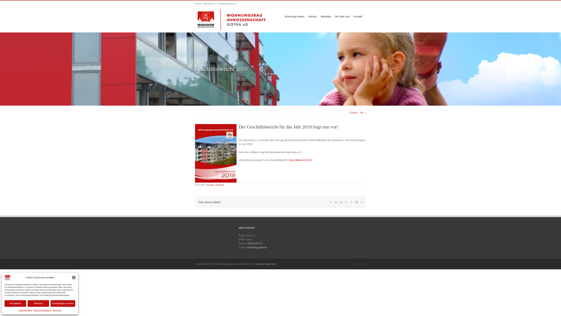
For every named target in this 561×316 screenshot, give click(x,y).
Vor (362, 112)
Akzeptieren (15, 303)
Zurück (353, 112)
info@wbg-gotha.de (227, 3)
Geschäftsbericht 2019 (300, 160)
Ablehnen (38, 303)
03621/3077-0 (209, 3)
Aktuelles (210, 185)
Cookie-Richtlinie (25, 310)
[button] (73, 277)
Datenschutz (270, 264)
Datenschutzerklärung (42, 310)
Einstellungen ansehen (63, 303)
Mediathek (219, 185)
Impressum (57, 310)
